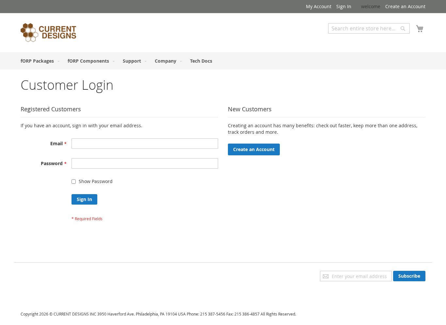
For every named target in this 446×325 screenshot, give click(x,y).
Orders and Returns (42, 292)
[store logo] (48, 33)
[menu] (223, 61)
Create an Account (405, 6)
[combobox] (369, 28)
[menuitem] (38, 61)
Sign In (343, 6)
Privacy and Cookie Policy (48, 274)
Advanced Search (347, 38)
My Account (318, 6)
